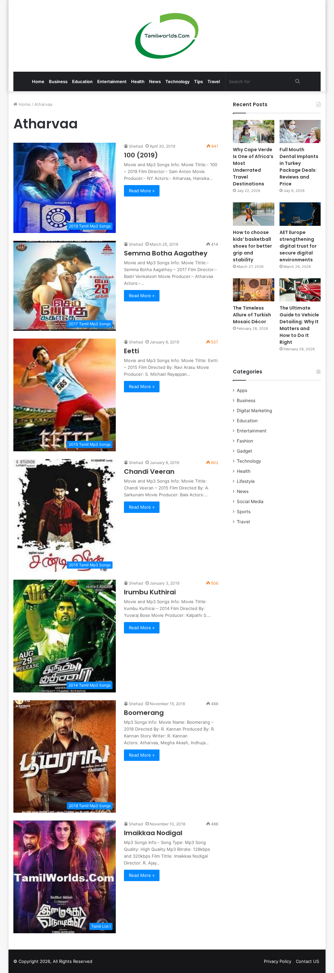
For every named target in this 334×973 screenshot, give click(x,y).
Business (58, 81)
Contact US (307, 961)
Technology (177, 81)
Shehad (136, 146)
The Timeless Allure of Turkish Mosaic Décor (252, 315)
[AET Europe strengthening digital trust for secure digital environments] (300, 213)
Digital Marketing (254, 410)
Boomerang (144, 712)
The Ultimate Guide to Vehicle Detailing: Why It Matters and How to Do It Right (299, 325)
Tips (198, 81)
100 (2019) (141, 155)
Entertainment (112, 81)
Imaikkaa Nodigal (153, 832)
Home (38, 81)
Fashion (245, 440)
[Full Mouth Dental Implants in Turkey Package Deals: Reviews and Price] (300, 131)
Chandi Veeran (149, 471)
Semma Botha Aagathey (165, 253)
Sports (243, 511)
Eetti (131, 351)
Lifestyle (246, 481)
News (155, 81)
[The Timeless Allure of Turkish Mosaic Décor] (253, 289)
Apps (242, 390)
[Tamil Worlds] (167, 36)
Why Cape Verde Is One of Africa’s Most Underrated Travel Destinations (253, 166)
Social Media (250, 501)
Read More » (142, 190)
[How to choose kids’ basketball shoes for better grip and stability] (253, 213)
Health (137, 81)
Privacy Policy (277, 961)
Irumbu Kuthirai (150, 592)
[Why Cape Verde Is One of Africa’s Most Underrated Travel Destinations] (253, 131)
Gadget (244, 451)
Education (82, 81)
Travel (213, 81)
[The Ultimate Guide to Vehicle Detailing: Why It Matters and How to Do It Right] (300, 289)
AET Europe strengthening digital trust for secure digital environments (298, 246)
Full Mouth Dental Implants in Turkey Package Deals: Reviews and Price (299, 166)
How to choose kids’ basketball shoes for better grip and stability (252, 246)
